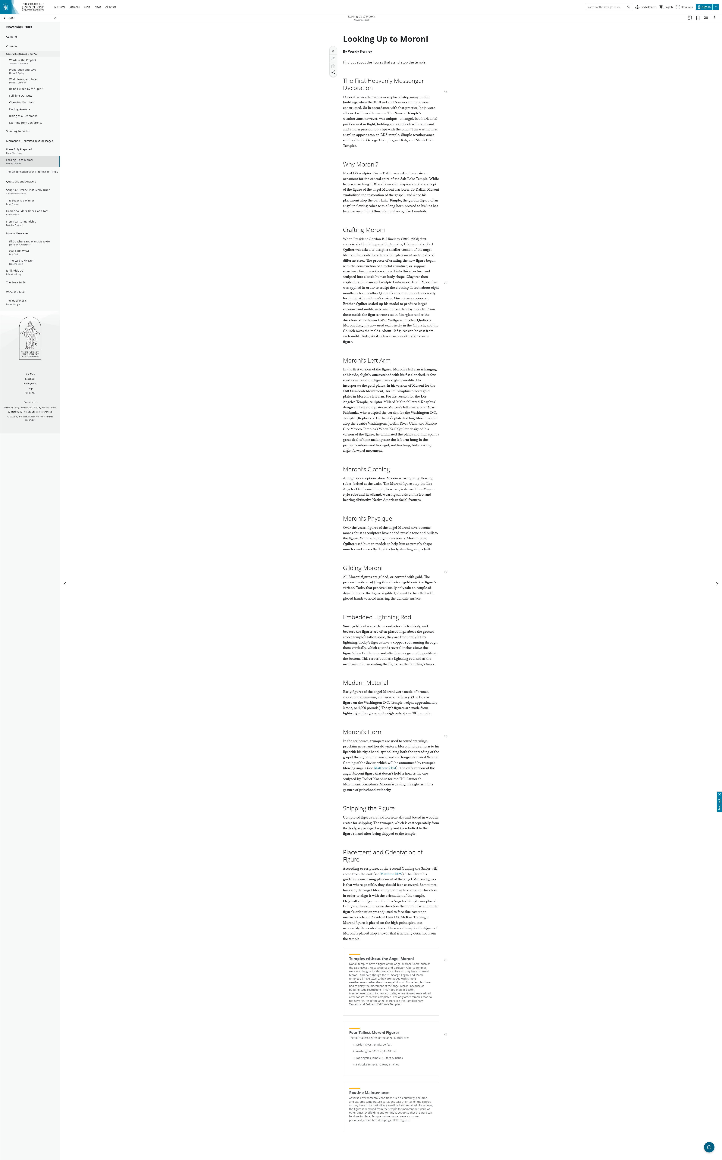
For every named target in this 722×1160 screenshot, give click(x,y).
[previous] (65, 584)
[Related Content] (706, 18)
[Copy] (333, 66)
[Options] (714, 18)
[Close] (333, 51)
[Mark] (333, 58)
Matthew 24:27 (391, 874)
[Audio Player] (709, 1147)
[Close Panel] (55, 18)
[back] (5, 18)
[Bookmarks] (698, 18)
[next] (716, 584)
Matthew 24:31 (385, 768)
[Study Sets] (689, 18)
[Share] (333, 72)
